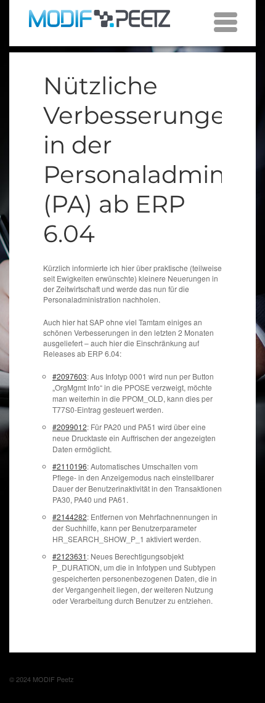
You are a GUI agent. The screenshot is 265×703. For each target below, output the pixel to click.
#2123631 (69, 556)
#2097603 (69, 376)
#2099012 (69, 426)
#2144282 (69, 516)
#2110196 (69, 466)
